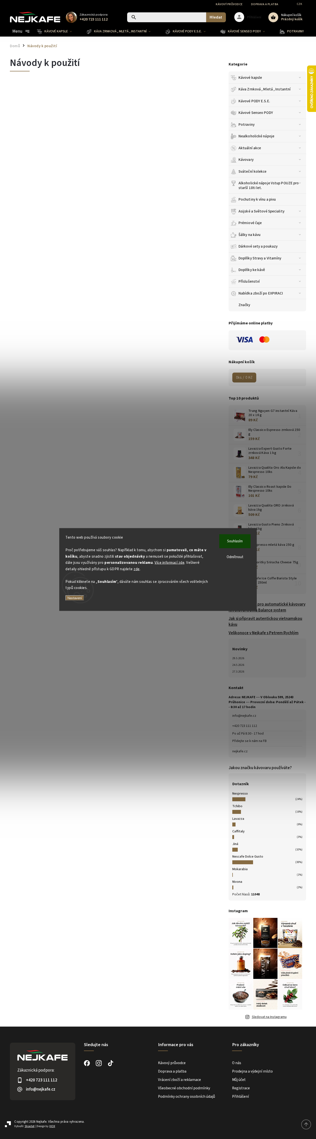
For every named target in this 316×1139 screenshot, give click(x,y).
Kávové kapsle (250, 77)
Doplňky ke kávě (251, 270)
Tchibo (237, 806)
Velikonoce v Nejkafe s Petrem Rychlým (263, 633)
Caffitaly (238, 831)
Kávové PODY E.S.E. (254, 101)
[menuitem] (58, 31)
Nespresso (240, 793)
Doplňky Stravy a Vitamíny (259, 258)
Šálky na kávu (249, 234)
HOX (52, 1126)
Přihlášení (240, 1096)
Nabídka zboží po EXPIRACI (260, 293)
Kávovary (246, 159)
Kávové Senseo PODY (255, 112)
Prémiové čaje (250, 223)
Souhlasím (235, 541)
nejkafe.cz (240, 751)
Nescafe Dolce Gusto (247, 856)
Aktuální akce (249, 148)
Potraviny (246, 124)
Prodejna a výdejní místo (252, 1071)
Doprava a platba (264, 4)
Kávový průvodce (229, 4)
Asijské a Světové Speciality (261, 211)
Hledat (216, 17)
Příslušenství (249, 281)
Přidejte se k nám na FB (249, 740)
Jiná (235, 844)
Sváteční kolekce (252, 171)
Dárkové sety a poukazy (257, 246)
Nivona (237, 881)
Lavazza (238, 818)
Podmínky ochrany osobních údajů (186, 1096)
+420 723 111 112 (244, 725)
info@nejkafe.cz (244, 715)
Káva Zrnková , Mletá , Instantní (264, 89)
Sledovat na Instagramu (269, 1016)
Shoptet (30, 1126)
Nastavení (74, 598)
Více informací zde (169, 562)
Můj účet (239, 1079)
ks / (244, 377)
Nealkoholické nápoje (256, 136)
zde (137, 568)
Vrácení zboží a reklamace (179, 1079)
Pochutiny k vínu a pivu (257, 199)
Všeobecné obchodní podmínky (184, 1088)
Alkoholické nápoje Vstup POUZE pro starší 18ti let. (268, 185)
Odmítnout (235, 557)
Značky (244, 305)
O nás (236, 1063)
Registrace (241, 1088)
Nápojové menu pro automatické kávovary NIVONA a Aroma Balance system (267, 607)
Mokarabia (240, 869)
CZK (299, 4)
